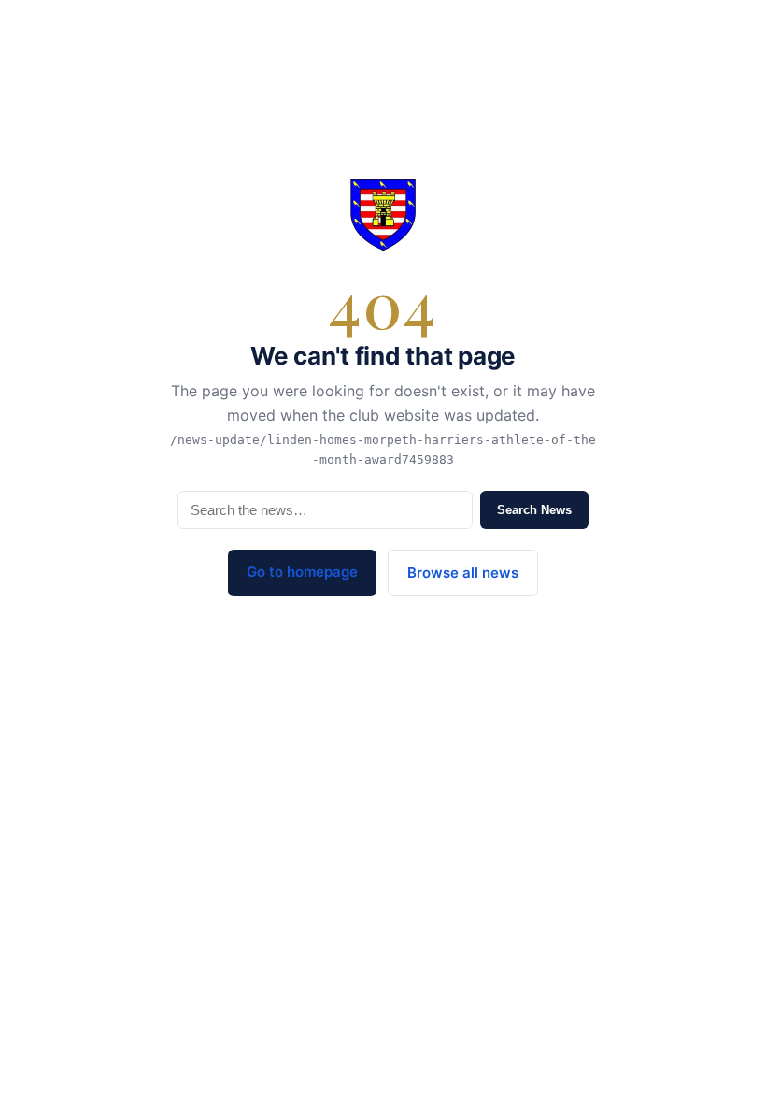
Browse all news (462, 572)
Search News (534, 510)
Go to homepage (302, 571)
